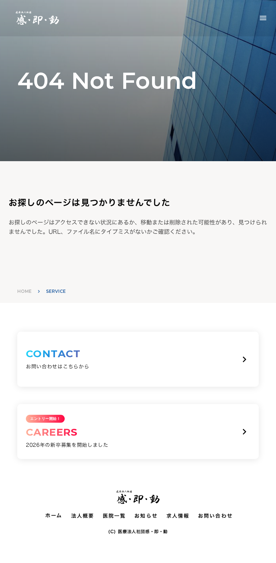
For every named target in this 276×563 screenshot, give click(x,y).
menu (263, 18)
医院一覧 (114, 515)
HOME (24, 291)
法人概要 (82, 515)
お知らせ (145, 515)
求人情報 (177, 515)
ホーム (53, 515)
